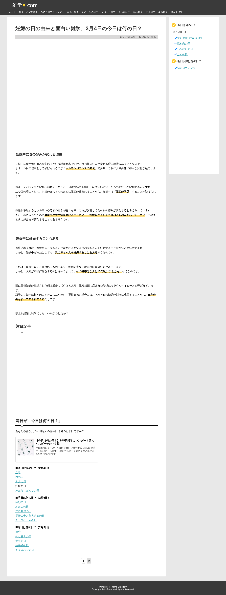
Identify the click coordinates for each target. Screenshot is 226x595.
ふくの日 (182, 54)
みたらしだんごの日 (27, 490)
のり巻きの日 (23, 536)
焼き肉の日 (183, 43)
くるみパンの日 (24, 549)
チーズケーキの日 (26, 520)
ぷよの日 (20, 481)
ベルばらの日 (185, 49)
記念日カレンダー (187, 67)
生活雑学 (163, 12)
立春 (18, 472)
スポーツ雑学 (108, 12)
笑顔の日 (20, 502)
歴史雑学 (150, 12)
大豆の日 (20, 540)
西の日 (19, 477)
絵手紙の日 (22, 545)
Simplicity (122, 587)
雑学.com (109, 589)
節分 (18, 531)
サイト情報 (176, 12)
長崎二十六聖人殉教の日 (30, 515)
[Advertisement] (86, 94)
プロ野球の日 (23, 511)
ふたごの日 (22, 506)
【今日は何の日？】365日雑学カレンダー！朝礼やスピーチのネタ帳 (65, 442)
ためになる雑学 (90, 12)
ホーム (12, 12)
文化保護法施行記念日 (190, 38)
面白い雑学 (73, 12)
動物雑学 (138, 12)
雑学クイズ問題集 (28, 12)
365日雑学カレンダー (52, 12)
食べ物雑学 (124, 12)
